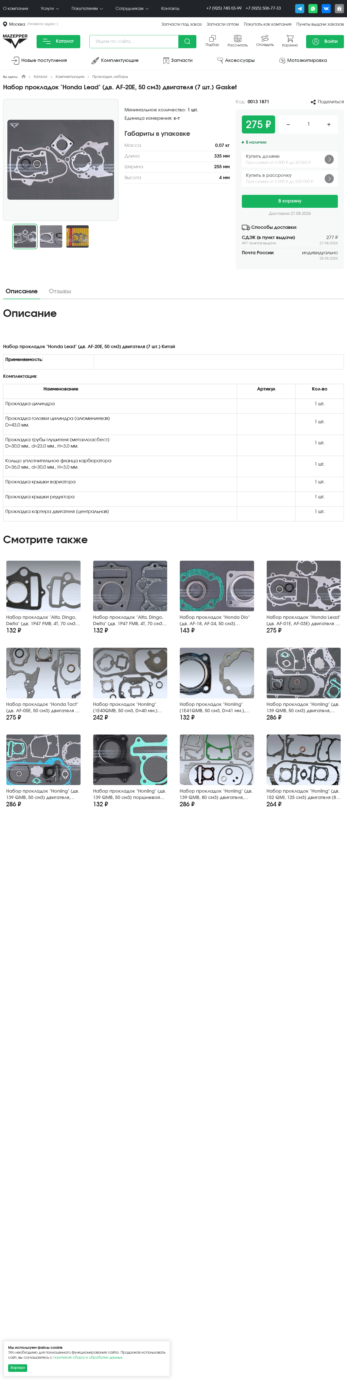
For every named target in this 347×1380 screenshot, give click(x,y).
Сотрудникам (130, 9)
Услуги (48, 9)
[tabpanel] (173, 416)
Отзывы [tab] (60, 291)
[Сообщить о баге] (339, 8)
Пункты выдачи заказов (320, 24)
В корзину (290, 201)
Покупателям (85, 9)
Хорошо (17, 1368)
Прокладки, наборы (110, 77)
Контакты (170, 9)
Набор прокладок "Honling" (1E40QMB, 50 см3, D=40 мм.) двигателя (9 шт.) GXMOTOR (125, 708)
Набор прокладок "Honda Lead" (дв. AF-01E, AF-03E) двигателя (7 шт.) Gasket (303, 621)
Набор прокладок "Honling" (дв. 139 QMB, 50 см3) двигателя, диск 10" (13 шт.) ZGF (303, 708)
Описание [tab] (22, 291)
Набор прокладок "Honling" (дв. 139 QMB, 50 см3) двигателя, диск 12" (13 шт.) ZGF (42, 794)
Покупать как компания (267, 24)
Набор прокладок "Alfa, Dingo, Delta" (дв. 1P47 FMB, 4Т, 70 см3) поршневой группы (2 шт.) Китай (43, 621)
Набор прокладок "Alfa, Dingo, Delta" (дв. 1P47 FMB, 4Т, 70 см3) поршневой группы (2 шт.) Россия (128, 621)
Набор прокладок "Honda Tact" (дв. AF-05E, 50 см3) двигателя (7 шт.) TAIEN (43, 708)
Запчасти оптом (223, 24)
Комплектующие (70, 77)
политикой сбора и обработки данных (87, 1357)
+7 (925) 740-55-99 (224, 8)
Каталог (64, 41)
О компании (15, 9)
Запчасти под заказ (182, 24)
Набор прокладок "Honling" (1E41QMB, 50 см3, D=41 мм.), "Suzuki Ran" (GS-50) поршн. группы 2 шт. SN (212, 708)
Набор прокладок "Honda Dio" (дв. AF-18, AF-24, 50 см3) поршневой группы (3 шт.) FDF (215, 621)
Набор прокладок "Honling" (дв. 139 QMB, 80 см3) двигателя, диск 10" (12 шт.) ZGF (216, 794)
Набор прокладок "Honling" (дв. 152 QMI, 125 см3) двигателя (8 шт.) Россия (303, 794)
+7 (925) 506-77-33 (263, 8)
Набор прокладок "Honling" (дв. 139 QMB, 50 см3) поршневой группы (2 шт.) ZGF (129, 794)
